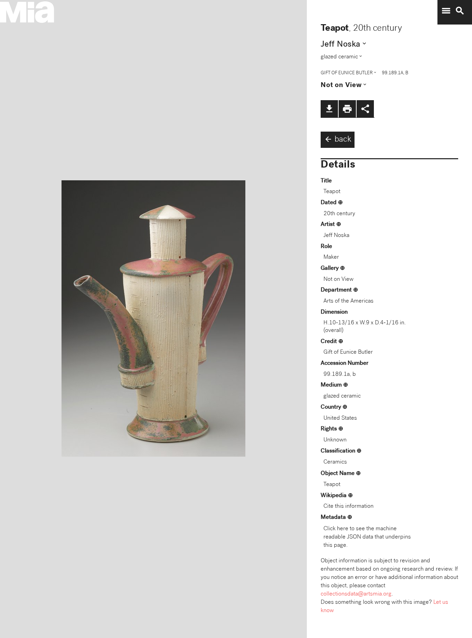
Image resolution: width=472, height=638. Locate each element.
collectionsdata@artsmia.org (356, 594)
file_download (329, 109)
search (460, 11)
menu (446, 11)
